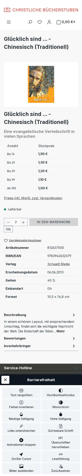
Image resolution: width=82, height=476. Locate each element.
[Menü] (9, 22)
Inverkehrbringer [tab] (17, 346)
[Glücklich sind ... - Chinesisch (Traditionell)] (41, 84)
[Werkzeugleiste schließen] (5, 380)
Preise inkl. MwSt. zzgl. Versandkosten (33, 198)
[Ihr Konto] (49, 22)
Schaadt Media (58, 264)
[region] (41, 84)
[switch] (21, 392)
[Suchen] (30, 22)
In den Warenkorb (53, 222)
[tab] (40, 323)
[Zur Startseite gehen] (41, 10)
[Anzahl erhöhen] (23, 222)
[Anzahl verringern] (8, 222)
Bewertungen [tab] (15, 338)
